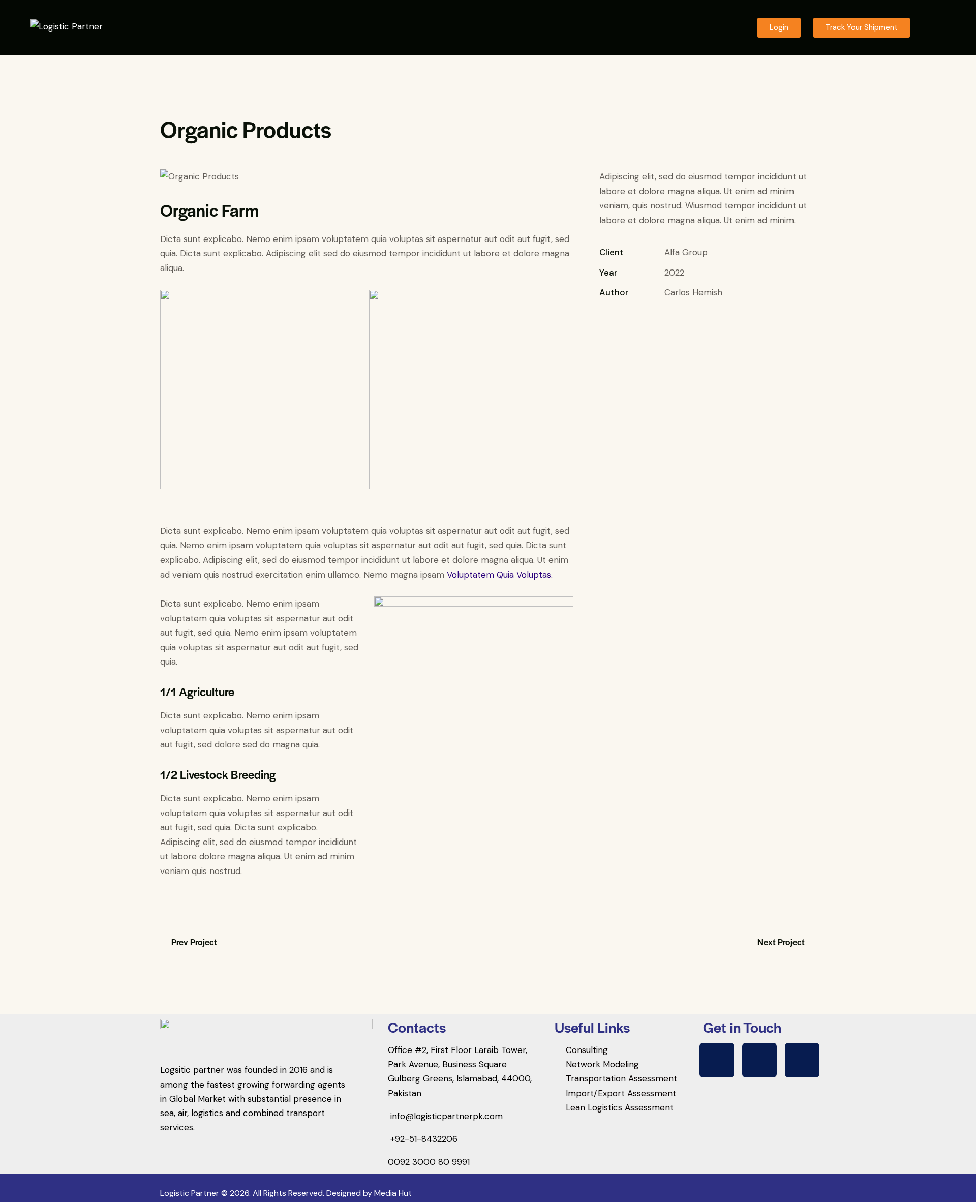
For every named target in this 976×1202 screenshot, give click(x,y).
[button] (932, 27)
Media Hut (393, 1193)
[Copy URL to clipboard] (675, 324)
